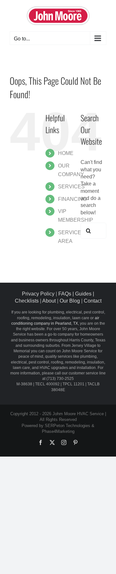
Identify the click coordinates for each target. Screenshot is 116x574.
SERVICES (71, 186)
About (49, 301)
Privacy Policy (38, 293)
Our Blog (70, 301)
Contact (93, 301)
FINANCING (72, 199)
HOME (65, 153)
